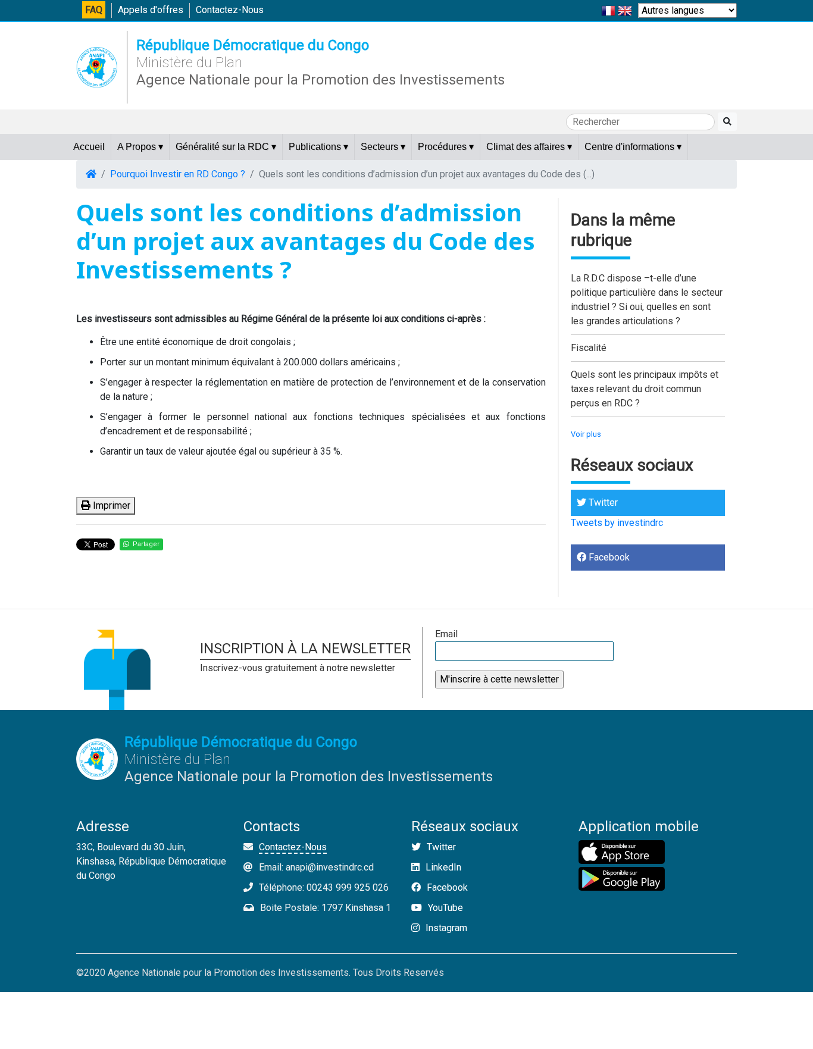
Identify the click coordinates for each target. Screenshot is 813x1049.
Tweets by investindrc (617, 522)
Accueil (89, 147)
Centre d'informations (632, 147)
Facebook (608, 557)
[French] (608, 10)
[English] (625, 10)
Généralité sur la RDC (226, 147)
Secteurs (383, 147)
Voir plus (586, 434)
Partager (144, 544)
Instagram (445, 928)
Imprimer (110, 505)
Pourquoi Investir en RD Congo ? (177, 174)
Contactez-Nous (230, 9)
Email (446, 634)
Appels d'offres (150, 9)
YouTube (444, 907)
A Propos (140, 147)
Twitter (602, 502)
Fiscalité (588, 347)
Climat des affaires (529, 147)
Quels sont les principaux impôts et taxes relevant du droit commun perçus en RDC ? (644, 389)
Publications (318, 147)
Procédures (446, 147)
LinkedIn (442, 867)
